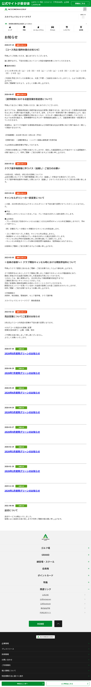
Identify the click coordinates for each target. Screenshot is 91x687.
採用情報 (5, 654)
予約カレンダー (22, 684)
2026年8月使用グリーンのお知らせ (22, 353)
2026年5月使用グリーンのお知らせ (22, 412)
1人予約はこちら (67, 684)
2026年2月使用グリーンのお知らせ (22, 471)
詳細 (80, 3)
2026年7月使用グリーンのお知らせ (22, 373)
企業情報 (5, 643)
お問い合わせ (7, 659)
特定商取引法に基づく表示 (12, 676)
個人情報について (9, 670)
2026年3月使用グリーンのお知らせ (22, 451)
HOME (40, 623)
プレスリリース (8, 648)
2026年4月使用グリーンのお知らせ (22, 431)
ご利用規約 (6, 665)
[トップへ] (58, 623)
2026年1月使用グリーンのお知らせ (22, 490)
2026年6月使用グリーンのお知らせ (22, 392)
